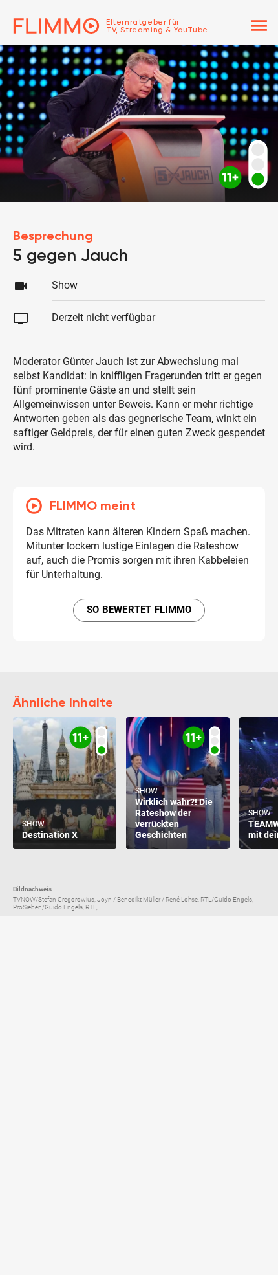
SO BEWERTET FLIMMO (139, 609)
